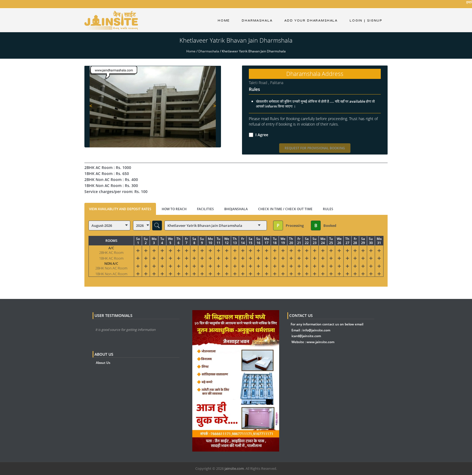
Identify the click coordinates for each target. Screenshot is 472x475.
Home (224, 20)
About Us (103, 362)
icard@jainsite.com (306, 336)
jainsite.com (234, 468)
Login (356, 20)
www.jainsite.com (320, 342)
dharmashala (257, 20)
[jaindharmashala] (111, 20)
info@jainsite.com (316, 330)
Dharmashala (208, 51)
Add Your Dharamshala (311, 20)
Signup (373, 20)
